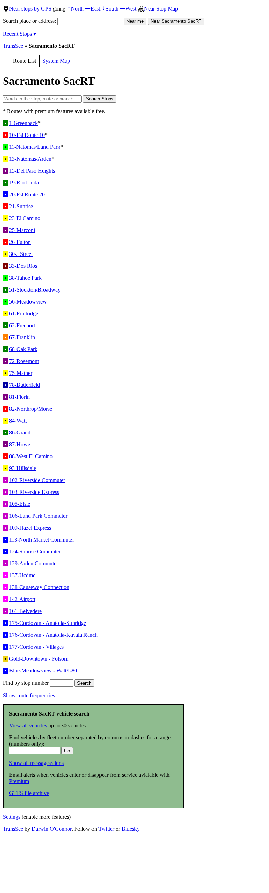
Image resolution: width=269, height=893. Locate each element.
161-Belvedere (25, 611)
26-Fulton (20, 242)
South (110, 9)
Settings (11, 817)
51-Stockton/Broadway (35, 290)
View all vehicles (28, 725)
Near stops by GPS (30, 9)
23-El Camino (24, 218)
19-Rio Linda (24, 183)
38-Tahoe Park (25, 278)
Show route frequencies (29, 695)
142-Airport (22, 599)
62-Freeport (22, 325)
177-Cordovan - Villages (36, 647)
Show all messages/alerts (36, 763)
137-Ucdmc (22, 575)
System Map (56, 61)
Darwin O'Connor (51, 829)
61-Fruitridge (23, 313)
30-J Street (21, 254)
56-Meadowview (28, 302)
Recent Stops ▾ (19, 34)
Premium (19, 781)
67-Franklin (22, 337)
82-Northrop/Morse (30, 409)
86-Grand (19, 432)
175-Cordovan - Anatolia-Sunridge (47, 623)
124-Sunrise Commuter (35, 551)
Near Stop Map (161, 9)
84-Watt (18, 421)
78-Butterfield (24, 385)
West (128, 9)
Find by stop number (26, 683)
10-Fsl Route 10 (27, 135)
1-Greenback (23, 123)
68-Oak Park (23, 349)
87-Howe (19, 444)
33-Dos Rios (23, 266)
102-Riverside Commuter (37, 480)
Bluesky (130, 829)
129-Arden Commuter (33, 563)
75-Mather (20, 373)
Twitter (106, 829)
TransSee (13, 46)
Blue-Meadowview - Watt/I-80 (43, 671)
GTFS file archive (29, 793)
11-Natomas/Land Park (34, 147)
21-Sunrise (21, 206)
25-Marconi (22, 230)
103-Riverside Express (34, 492)
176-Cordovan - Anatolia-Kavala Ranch (53, 635)
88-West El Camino (31, 456)
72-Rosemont (24, 361)
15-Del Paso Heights (32, 171)
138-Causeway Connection (39, 587)
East (92, 9)
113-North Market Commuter (41, 540)
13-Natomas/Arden (30, 159)
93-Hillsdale (22, 468)
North (75, 9)
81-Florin (19, 397)
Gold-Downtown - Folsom (38, 659)
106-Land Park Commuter (38, 516)
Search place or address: (30, 21)
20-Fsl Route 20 (27, 194)
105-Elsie (19, 504)
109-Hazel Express (30, 528)
